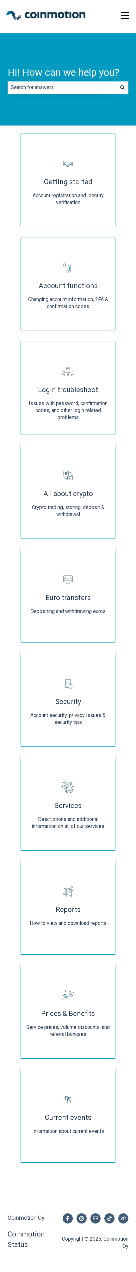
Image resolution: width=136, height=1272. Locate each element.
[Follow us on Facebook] (68, 1218)
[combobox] (62, 87)
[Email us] (95, 1218)
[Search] (122, 87)
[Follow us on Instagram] (82, 1218)
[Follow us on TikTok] (109, 1218)
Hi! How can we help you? (63, 72)
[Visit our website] (123, 1218)
